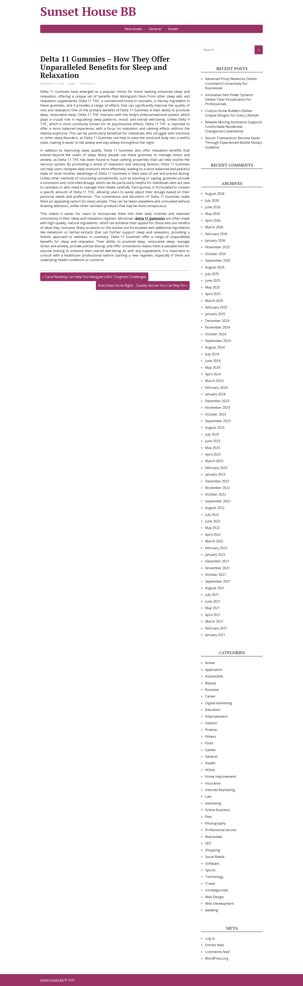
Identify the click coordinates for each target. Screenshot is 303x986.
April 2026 (213, 220)
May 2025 (212, 287)
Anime (210, 663)
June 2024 (212, 360)
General (155, 29)
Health (173, 29)
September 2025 (217, 260)
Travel (210, 883)
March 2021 (214, 621)
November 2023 (217, 407)
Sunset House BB (88, 11)
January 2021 (215, 635)
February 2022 (216, 548)
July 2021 (212, 594)
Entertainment (216, 716)
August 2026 (214, 193)
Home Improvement (220, 776)
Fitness (210, 736)
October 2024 (215, 334)
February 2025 (216, 307)
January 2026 (215, 240)
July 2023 (212, 434)
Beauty (210, 683)
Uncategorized (216, 890)
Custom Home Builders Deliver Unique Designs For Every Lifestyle (232, 113)
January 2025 (215, 314)
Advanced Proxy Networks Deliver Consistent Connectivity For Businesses (231, 83)
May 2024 (212, 367)
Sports (210, 870)
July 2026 (212, 200)
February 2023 (216, 467)
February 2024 (216, 387)
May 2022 (212, 527)
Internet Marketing (220, 790)
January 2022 (215, 554)
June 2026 (212, 207)
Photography (215, 823)
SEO (208, 843)
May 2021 (212, 608)
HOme (210, 770)
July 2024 (212, 354)
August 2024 (214, 347)
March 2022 (214, 541)
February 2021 (216, 628)
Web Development (219, 903)
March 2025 (214, 300)
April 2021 (213, 615)
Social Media (214, 856)
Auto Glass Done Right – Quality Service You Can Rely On (141, 285)
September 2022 (217, 501)
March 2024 (214, 380)
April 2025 (213, 294)
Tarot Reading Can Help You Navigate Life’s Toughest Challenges (95, 276)
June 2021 (212, 601)
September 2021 (217, 581)
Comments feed (217, 951)
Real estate (133, 29)
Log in (210, 938)
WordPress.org (216, 958)
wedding (211, 910)
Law (208, 796)
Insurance (213, 783)
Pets (208, 816)
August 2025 (214, 267)
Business (212, 689)
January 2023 (215, 474)
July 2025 (212, 274)
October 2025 (215, 254)
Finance (211, 729)
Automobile (214, 676)
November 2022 (217, 487)
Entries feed (214, 945)
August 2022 (214, 507)
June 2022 (212, 521)
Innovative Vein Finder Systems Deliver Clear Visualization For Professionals (229, 99)
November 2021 (217, 568)
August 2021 (214, 588)
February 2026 (216, 234)
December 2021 (217, 561)
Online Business (217, 810)
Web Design (214, 897)
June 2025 (212, 280)
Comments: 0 (87, 83)
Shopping (212, 850)
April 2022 (213, 534)
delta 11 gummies (150, 218)
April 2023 (213, 454)
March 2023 (214, 461)
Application (213, 669)
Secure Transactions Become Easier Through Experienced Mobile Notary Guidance (233, 143)
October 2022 (215, 494)
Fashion (211, 723)
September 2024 (217, 340)
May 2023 (212, 447)
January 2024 (215, 394)
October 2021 (215, 574)
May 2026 (212, 213)
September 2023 (217, 421)
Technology (214, 876)
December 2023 (217, 401)
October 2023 (215, 414)
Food (209, 743)
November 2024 (217, 327)
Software (212, 863)
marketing (213, 803)
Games (210, 750)
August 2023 (214, 427)
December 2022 (217, 481)
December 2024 (217, 320)
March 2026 (214, 227)
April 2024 (213, 374)
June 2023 (212, 441)
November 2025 (217, 247)
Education (212, 709)
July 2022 (212, 514)
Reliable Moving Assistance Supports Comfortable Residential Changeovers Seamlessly (233, 127)
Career (210, 696)
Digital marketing (218, 703)
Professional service (220, 830)
